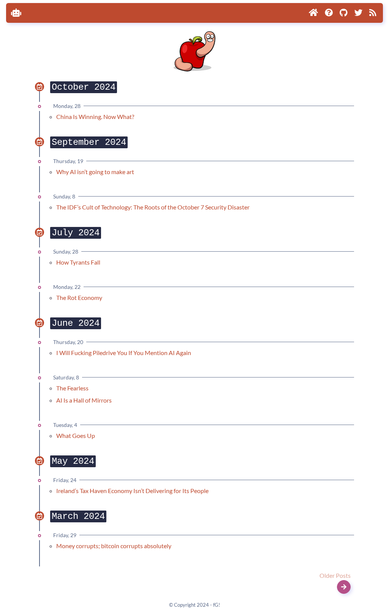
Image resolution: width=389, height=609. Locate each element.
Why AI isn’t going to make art (95, 171)
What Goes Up (75, 435)
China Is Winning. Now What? (95, 116)
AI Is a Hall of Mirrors (84, 400)
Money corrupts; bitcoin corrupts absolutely (113, 545)
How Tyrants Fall (78, 262)
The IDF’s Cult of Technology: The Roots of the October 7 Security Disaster (153, 207)
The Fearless (72, 388)
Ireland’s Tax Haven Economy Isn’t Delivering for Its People (132, 490)
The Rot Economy (79, 297)
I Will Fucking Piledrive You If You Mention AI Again (123, 352)
